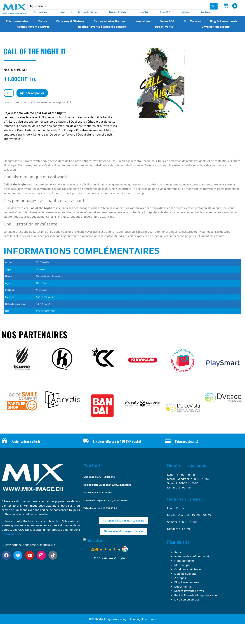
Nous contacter (184, 560)
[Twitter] (17, 555)
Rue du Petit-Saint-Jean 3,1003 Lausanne (107, 484)
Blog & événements (224, 21)
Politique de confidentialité (191, 556)
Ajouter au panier (32, 93)
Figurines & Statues (117, 12)
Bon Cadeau (206, 12)
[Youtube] (29, 555)
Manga (62, 12)
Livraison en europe (216, 27)
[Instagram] (41, 555)
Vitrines (185, 12)
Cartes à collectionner (87, 12)
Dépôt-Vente (164, 27)
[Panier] (225, 5)
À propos (180, 578)
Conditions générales (188, 569)
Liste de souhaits (185, 573)
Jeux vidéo (143, 12)
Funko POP (165, 12)
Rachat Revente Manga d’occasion (102, 27)
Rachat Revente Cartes (33, 27)
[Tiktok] (52, 555)
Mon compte (182, 565)
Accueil (178, 552)
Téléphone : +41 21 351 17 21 (100, 508)
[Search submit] (214, 6)
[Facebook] (6, 555)
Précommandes (40, 12)
